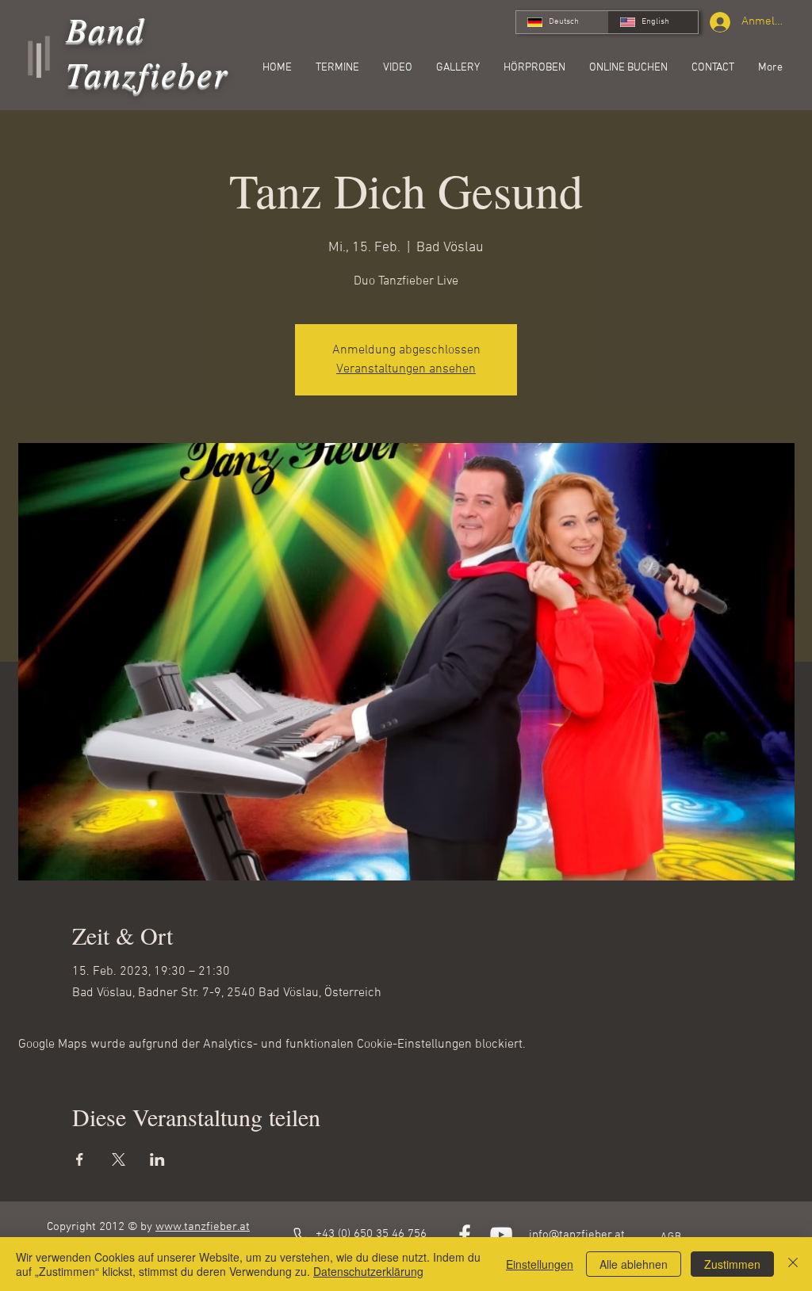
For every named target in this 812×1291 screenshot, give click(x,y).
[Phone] (302, 1235)
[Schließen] (792, 1264)
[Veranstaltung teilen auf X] (118, 1159)
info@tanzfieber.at (577, 1235)
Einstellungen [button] (539, 1264)
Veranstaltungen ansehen (406, 369)
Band (106, 29)
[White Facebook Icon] (464, 1234)
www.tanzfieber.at (202, 1227)
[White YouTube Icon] (501, 1234)
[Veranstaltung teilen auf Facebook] (79, 1159)
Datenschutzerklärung (368, 1271)
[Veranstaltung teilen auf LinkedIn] (157, 1159)
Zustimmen (732, 1264)
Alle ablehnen (633, 1264)
